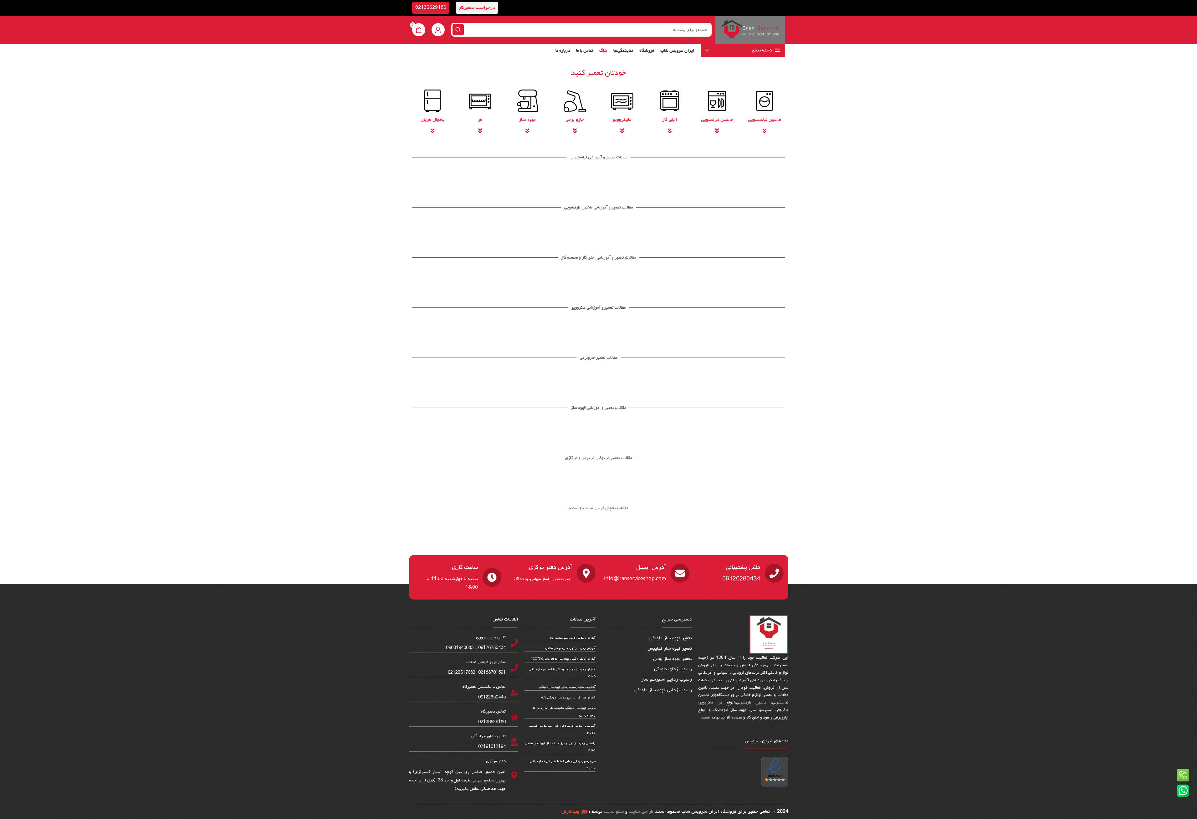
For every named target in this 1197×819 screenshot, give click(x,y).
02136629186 (430, 7)
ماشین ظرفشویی (717, 119)
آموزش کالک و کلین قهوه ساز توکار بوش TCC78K (563, 659)
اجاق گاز (669, 119)
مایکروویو (622, 119)
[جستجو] (458, 29)
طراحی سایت (641, 811)
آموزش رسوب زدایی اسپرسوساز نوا (573, 638)
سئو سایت (613, 811)
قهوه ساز (527, 119)
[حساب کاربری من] (438, 29)
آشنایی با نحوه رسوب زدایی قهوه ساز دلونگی (567, 687)
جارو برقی (574, 119)
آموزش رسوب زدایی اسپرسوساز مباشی (570, 648)
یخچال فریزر (432, 119)
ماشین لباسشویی (764, 119)
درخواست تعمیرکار (477, 7)
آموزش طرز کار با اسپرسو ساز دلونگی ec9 (568, 697)
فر (480, 119)
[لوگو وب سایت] (750, 29)
